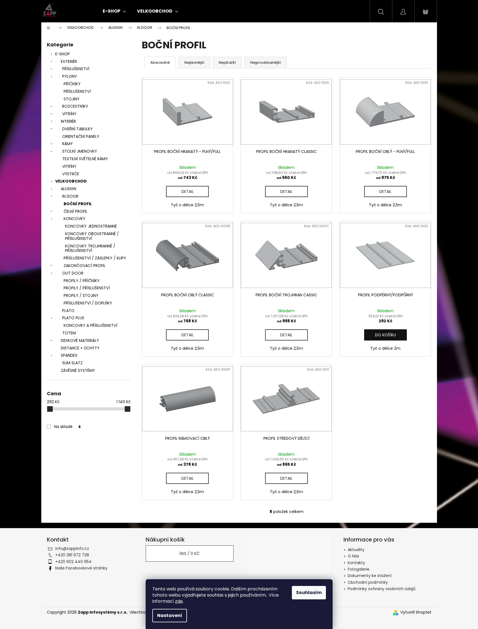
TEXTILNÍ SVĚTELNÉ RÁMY (85, 159)
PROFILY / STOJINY (81, 295)
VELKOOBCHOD (71, 181)
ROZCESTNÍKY (75, 106)
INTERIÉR (68, 121)
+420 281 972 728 (72, 555)
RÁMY (67, 143)
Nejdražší (227, 62)
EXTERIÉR (69, 61)
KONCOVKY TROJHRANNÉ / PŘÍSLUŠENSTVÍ (90, 248)
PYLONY (69, 76)
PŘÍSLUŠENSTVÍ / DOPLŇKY (88, 303)
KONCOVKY (74, 218)
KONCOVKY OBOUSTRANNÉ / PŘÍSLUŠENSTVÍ (92, 236)
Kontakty (356, 563)
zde (179, 601)
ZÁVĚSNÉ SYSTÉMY (78, 370)
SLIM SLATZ (72, 363)
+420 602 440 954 (73, 561)
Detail (187, 191)
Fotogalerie (358, 569)
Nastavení (169, 615)
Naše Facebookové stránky (81, 568)
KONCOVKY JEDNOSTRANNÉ (91, 226)
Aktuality (356, 549)
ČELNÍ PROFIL (75, 211)
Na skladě (67, 426)
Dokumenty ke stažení (369, 575)
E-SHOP (62, 54)
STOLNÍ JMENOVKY (79, 151)
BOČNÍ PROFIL (78, 204)
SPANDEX (69, 355)
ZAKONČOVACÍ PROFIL (84, 265)
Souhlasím (309, 592)
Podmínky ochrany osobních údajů (381, 589)
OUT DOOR (72, 273)
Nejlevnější (194, 62)
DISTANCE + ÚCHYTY (80, 348)
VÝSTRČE (70, 174)
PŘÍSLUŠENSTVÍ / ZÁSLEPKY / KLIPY (95, 258)
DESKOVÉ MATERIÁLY (80, 340)
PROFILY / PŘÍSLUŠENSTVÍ (87, 288)
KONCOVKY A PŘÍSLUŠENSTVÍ (90, 325)
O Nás (353, 556)
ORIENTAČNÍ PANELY (80, 136)
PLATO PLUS (73, 318)
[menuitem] (114, 11)
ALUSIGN (68, 188)
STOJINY (72, 99)
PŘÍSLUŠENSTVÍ (75, 69)
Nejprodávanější (265, 62)
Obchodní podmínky (368, 582)
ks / (189, 553)
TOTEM (69, 333)
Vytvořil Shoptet (415, 612)
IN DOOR (70, 196)
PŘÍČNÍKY (72, 84)
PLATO (68, 310)
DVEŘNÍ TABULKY (77, 129)
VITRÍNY (69, 114)
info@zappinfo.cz (72, 548)
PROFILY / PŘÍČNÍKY (82, 280)
